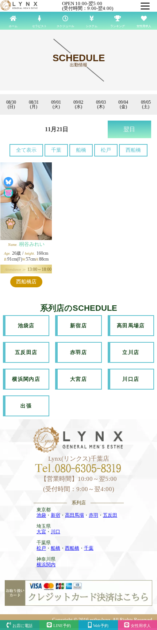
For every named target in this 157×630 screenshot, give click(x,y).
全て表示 (26, 150)
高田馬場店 (131, 325)
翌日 (129, 129)
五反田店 (26, 352)
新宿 (55, 515)
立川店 (130, 352)
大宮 (41, 531)
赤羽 (93, 515)
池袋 (41, 515)
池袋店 (26, 325)
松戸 (106, 150)
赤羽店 (78, 352)
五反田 (110, 515)
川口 (55, 531)
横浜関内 (46, 564)
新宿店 (78, 325)
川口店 (130, 379)
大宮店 (78, 379)
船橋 (81, 150)
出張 (26, 406)
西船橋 (133, 150)
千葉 (56, 150)
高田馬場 (74, 515)
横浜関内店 (26, 379)
